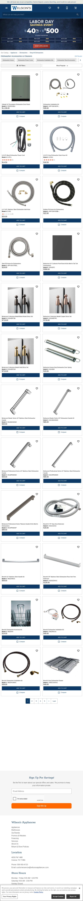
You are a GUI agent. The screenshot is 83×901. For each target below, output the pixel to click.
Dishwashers (24, 53)
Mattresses (15, 830)
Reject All (73, 896)
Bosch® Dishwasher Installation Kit (53, 629)
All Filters (22, 65)
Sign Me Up (41, 806)
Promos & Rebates (18, 836)
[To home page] (21, 8)
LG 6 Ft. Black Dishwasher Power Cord (13, 155)
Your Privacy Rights (9, 896)
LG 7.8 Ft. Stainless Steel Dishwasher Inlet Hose (16, 209)
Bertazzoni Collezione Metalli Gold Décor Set (15, 367)
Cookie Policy (38, 892)
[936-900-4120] (67, 7)
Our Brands (15, 833)
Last (54, 701)
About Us (14, 844)
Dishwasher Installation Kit (51, 104)
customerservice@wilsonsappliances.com (32, 867)
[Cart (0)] (75, 7)
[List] (49, 7)
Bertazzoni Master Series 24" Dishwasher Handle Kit (58, 418)
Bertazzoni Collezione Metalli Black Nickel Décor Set (17, 316)
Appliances (13, 53)
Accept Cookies (58, 896)
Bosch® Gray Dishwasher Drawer (53, 680)
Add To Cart (20, 112)
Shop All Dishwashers (36, 53)
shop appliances (41, 46)
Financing (15, 838)
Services (14, 841)
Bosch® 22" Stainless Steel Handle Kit (13, 577)
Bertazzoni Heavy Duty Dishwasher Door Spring (57, 367)
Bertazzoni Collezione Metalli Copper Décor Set (57, 316)
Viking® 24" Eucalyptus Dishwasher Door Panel (16, 104)
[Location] (58, 7)
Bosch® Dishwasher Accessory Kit (12, 629)
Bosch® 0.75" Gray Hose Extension (53, 524)
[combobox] (62, 65)
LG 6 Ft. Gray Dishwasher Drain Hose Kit (55, 155)
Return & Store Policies (20, 847)
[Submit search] (77, 15)
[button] (6, 7)
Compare (22, 116)
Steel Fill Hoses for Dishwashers (11, 263)
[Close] (79, 888)
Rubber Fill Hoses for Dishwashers (53, 209)
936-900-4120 (22, 865)
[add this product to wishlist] (36, 74)
